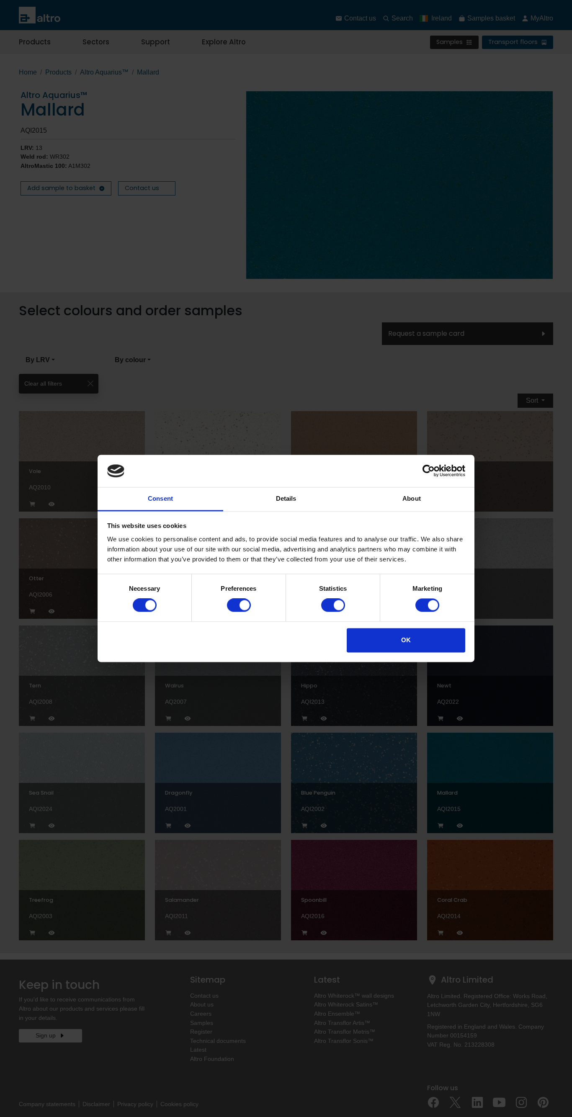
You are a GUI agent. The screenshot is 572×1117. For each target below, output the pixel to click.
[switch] (239, 605)
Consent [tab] (160, 498)
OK (406, 639)
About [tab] (411, 498)
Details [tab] (286, 498)
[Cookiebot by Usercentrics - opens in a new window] (428, 471)
